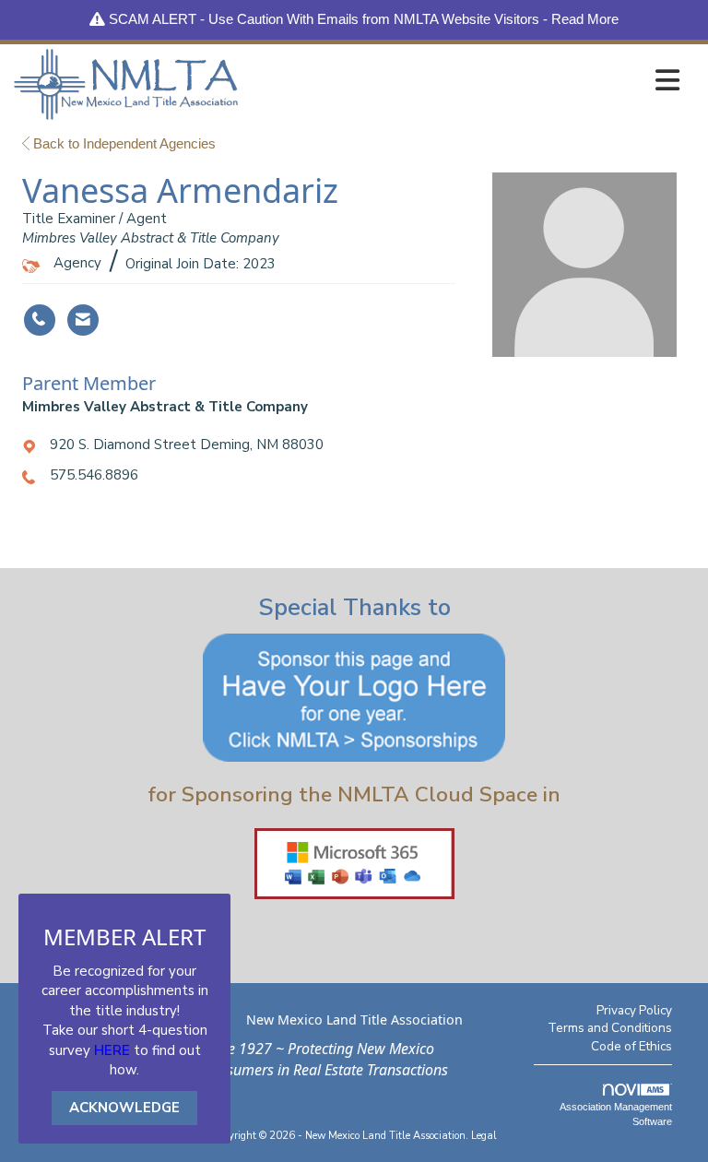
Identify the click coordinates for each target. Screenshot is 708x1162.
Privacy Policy (634, 1010)
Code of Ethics (631, 1046)
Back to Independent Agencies (123, 143)
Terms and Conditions (610, 1028)
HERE (112, 1050)
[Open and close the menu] (463, 80)
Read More (585, 19)
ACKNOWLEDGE (124, 1107)
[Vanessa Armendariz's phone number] (39, 320)
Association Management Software (616, 1114)
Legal (484, 1136)
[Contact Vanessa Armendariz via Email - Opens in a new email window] (82, 320)
